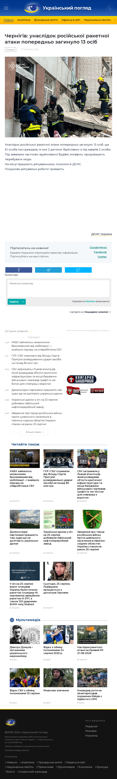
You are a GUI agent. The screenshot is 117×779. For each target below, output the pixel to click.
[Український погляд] (11, 722)
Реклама (90, 731)
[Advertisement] (89, 352)
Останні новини (16, 331)
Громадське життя (46, 19)
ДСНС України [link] (101, 234)
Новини (9, 19)
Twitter (102, 256)
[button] (6, 8)
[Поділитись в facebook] (18, 270)
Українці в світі (70, 19)
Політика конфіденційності (17, 750)
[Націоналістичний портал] (77, 390)
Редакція (91, 726)
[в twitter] (78, 270)
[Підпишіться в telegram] (48, 270)
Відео (14, 660)
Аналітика (23, 19)
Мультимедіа (66, 767)
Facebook (100, 252)
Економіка (85, 767)
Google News (98, 247)
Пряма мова (45, 767)
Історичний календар (33, 771)
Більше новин (33, 432)
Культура (102, 767)
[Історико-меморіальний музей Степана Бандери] (101, 390)
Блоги (11, 771)
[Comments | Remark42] (58, 297)
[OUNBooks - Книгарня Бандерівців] (89, 379)
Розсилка (91, 735)
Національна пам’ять (97, 19)
